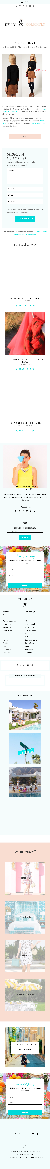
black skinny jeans (38, 123)
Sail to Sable (29, 643)
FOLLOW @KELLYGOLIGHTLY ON (25, 1045)
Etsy (26, 618)
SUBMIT (25, 537)
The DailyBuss (41, 47)
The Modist (7, 649)
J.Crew (27, 621)
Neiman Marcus (8, 637)
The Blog (31, 47)
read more (25, 306)
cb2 (26, 615)
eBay (4, 618)
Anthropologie (30, 612)
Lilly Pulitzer (7, 630)
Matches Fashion (9, 634)
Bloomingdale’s (8, 615)
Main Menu (22, 47)
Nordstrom (7, 640)
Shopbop (28, 646)
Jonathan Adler (30, 624)
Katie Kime (7, 627)
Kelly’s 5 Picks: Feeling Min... (25, 422)
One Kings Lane (31, 640)
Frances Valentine (9, 621)
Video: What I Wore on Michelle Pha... (25, 360)
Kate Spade (29, 627)
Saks (4, 646)
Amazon (6, 612)
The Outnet (29, 649)
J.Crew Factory (8, 624)
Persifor (6, 643)
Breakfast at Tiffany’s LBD (25, 298)
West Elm (28, 653)
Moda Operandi (31, 634)
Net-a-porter (30, 637)
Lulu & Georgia (30, 630)
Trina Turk (6, 653)
